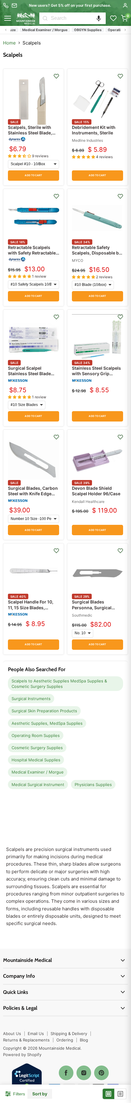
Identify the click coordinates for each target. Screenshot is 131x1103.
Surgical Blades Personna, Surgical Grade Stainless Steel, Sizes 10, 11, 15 (94, 610)
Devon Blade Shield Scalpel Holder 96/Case (96, 491)
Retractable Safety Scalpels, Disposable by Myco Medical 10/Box (96, 253)
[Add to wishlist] (56, 76)
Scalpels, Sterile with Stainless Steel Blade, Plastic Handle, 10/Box (31, 133)
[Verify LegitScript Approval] (27, 1078)
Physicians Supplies (93, 784)
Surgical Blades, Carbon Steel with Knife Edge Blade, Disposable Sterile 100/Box (33, 496)
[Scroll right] (125, 30)
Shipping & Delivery (69, 1033)
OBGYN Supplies (83, 30)
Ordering (64, 1039)
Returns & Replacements (26, 1039)
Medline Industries (87, 140)
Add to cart (33, 175)
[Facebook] (66, 1073)
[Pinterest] (101, 1073)
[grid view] (109, 1094)
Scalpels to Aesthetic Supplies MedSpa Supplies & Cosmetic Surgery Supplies (59, 683)
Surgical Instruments (31, 698)
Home (9, 42)
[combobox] (78, 18)
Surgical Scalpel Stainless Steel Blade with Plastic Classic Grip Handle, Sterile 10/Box (33, 376)
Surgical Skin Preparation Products (44, 710)
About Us (12, 1033)
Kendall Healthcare (88, 501)
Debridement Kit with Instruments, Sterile (93, 130)
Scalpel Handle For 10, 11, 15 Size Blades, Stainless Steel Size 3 (30, 607)
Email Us (36, 1033)
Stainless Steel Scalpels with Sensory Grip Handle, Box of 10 (96, 373)
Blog (84, 1039)
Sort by (39, 1093)
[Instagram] (83, 1073)
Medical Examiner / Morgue (40, 30)
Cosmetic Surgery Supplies (37, 747)
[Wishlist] (113, 18)
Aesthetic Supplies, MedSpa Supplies (47, 723)
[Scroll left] (5, 30)
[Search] (45, 18)
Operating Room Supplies (36, 735)
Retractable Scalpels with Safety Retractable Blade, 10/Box (32, 253)
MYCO (77, 260)
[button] (99, 18)
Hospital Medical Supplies (36, 759)
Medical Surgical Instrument (38, 784)
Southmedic (82, 615)
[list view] (120, 1094)
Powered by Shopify (22, 1054)
